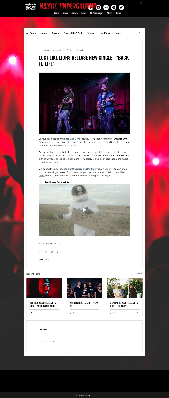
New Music (104, 33)
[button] (141, 2)
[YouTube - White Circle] (98, 7)
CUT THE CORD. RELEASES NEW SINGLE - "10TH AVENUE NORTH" (43, 304)
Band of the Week (73, 33)
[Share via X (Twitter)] (46, 252)
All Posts (31, 33)
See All (140, 273)
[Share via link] (58, 252)
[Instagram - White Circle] (106, 7)
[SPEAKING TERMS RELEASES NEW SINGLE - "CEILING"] (125, 288)
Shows (55, 33)
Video (90, 33)
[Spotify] (113, 7)
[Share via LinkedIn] (52, 252)
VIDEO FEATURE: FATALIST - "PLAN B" (84, 304)
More (118, 33)
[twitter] (121, 7)
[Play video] (84, 210)
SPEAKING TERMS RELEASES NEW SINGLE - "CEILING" (124, 304)
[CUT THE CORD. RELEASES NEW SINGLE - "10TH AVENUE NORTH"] (44, 288)
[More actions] (128, 50)
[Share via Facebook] (40, 252)
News (44, 33)
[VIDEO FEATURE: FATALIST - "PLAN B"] (84, 288)
